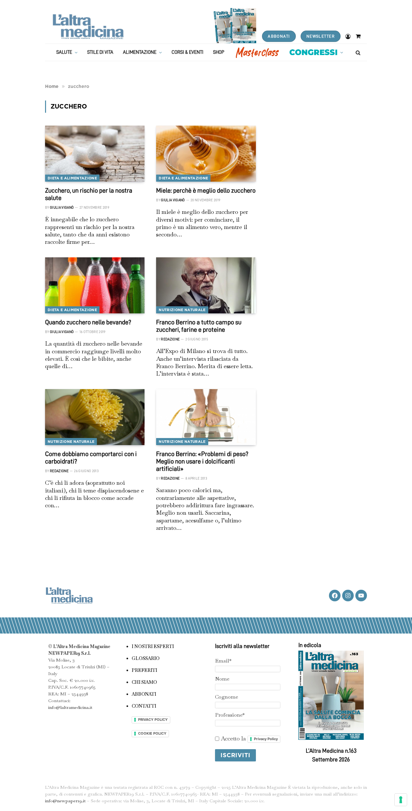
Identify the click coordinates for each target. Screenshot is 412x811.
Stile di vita (100, 52)
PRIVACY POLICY (153, 719)
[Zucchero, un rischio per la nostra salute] (95, 154)
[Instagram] (348, 595)
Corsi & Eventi (187, 52)
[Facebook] (335, 595)
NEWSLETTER (320, 36)
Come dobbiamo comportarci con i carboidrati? (91, 457)
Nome (222, 678)
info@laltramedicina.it (70, 707)
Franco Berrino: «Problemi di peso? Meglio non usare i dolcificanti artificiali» (202, 461)
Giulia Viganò (62, 207)
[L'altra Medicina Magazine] (88, 26)
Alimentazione (139, 52)
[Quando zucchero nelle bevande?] (95, 285)
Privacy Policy (266, 739)
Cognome (226, 696)
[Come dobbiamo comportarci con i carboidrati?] (95, 417)
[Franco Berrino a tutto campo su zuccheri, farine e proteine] (206, 285)
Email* (223, 660)
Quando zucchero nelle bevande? (88, 322)
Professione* (230, 714)
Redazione (170, 339)
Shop (218, 52)
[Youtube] (361, 595)
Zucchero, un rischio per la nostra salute (88, 194)
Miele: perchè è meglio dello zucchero (206, 190)
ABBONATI (279, 36)
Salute (64, 52)
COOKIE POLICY (152, 733)
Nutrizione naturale (182, 310)
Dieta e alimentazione (72, 178)
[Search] (357, 52)
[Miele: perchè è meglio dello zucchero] (206, 154)
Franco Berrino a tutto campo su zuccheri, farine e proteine (198, 326)
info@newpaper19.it (65, 801)
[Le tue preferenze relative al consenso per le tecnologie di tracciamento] (401, 800)
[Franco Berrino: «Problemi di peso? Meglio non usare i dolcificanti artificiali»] (206, 417)
